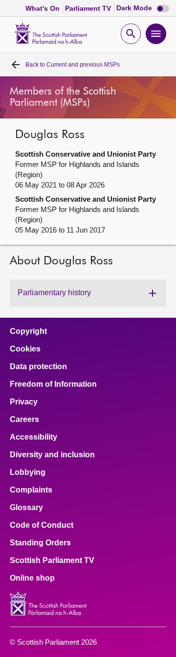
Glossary (26, 508)
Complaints (31, 490)
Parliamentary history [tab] (54, 292)
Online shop (32, 578)
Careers (24, 419)
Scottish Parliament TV (52, 560)
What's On (43, 8)
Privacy (24, 402)
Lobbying (27, 472)
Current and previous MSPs (72, 64)
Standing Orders (40, 543)
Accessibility (33, 437)
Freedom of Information (53, 384)
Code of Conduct (41, 525)
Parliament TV (89, 8)
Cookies (25, 349)
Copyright (28, 331)
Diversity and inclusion (52, 455)
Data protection (38, 367)
